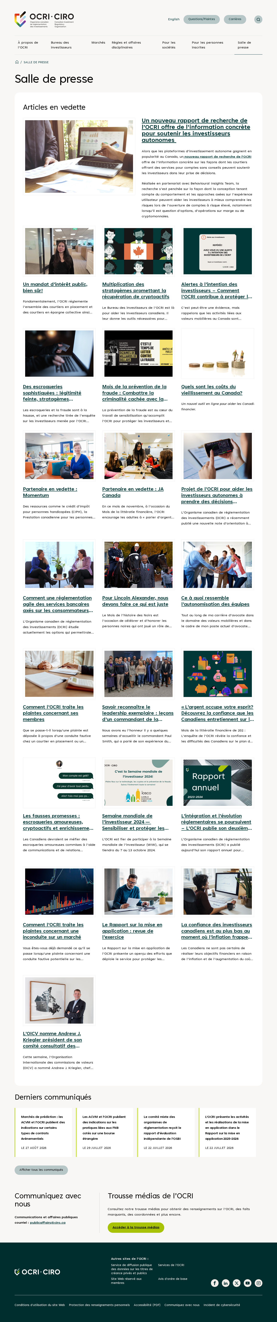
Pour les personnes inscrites (207, 45)
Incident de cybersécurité (222, 1305)
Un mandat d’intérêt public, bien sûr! (55, 287)
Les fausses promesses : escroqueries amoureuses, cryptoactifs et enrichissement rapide (58, 823)
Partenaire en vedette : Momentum (50, 492)
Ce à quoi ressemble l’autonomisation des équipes (215, 601)
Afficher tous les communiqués (41, 1170)
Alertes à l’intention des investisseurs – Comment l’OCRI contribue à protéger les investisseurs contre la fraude (217, 291)
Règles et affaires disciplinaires (126, 45)
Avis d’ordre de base (172, 1279)
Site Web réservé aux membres (126, 1281)
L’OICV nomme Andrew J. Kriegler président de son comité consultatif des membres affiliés (52, 1041)
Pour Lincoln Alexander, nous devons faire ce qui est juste (135, 601)
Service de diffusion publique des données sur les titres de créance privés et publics (132, 1269)
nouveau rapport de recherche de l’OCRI (217, 157)
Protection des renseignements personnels (99, 1305)
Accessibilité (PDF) (147, 1305)
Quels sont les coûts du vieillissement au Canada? (211, 390)
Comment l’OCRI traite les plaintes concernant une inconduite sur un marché (53, 931)
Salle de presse (244, 45)
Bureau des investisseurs (61, 45)
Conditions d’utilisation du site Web (40, 1305)
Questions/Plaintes (201, 19)
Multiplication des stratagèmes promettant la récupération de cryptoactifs (135, 290)
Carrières (235, 19)
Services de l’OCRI (171, 1265)
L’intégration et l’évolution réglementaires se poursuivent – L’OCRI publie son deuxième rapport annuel (216, 823)
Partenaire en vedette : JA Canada (133, 492)
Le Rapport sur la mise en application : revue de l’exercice (132, 931)
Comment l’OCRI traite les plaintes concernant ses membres (53, 713)
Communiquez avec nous (182, 1305)
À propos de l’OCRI (28, 45)
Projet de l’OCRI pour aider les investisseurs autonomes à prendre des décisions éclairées (216, 496)
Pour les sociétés (168, 45)
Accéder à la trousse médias (136, 1227)
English (173, 19)
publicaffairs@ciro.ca (47, 1222)
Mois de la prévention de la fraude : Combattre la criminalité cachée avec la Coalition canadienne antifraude (134, 394)
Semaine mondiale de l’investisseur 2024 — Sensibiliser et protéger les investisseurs (133, 823)
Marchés (98, 42)
